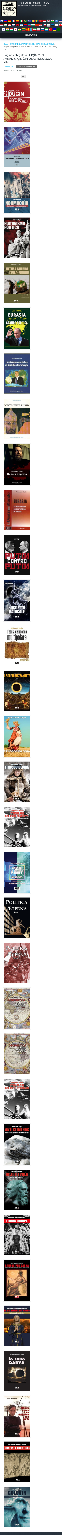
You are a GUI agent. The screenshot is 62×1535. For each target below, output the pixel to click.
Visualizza (9, 66)
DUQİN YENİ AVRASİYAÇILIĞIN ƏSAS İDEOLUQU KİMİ (32, 44)
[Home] (9, 16)
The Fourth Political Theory (33, 2)
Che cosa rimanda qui (27, 66)
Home (5, 44)
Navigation (31, 35)
